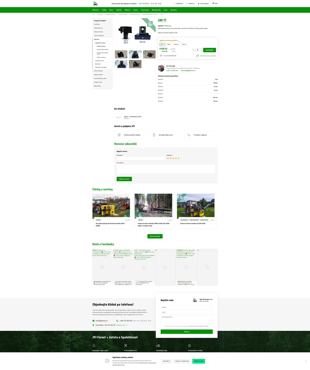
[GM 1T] (135, 33)
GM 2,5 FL (176, 44)
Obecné (98, 220)
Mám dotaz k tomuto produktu (208, 56)
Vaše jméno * (120, 155)
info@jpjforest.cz (102, 321)
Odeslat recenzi (124, 179)
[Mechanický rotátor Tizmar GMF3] (135, 54)
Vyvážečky (97, 24)
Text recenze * (120, 163)
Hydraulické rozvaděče (101, 67)
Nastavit (166, 361)
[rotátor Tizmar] (135, 64)
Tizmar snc (167, 25)
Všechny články (155, 236)
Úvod (93, 14)
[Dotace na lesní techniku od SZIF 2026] (197, 206)
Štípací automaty (98, 32)
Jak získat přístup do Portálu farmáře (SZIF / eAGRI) (110, 224)
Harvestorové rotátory (102, 49)
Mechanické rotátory (135, 14)
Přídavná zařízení (98, 75)
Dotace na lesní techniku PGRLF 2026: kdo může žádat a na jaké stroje (153, 224)
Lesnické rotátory (123, 14)
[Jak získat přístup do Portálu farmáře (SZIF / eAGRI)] (112, 206)
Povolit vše (198, 361)
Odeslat (186, 332)
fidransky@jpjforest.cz (188, 70)
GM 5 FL (184, 44)
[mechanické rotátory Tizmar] (121, 54)
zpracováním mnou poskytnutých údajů (199, 326)
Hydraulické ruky (98, 28)
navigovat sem (120, 325)
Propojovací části (99, 61)
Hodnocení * (170, 155)
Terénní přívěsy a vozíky (100, 78)
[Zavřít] (306, 361)
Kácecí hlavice (184, 220)
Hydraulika (100, 14)
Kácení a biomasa (98, 71)
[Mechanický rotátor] (121, 64)
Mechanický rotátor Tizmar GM (150, 14)
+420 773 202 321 (143, 4)
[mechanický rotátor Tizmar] (149, 54)
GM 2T (169, 44)
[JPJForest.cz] (94, 3)
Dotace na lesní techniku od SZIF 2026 (192, 223)
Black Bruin (98, 64)
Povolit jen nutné (182, 361)
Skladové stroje (98, 82)
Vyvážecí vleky (204, 220)
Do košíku (209, 50)
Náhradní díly (97, 86)
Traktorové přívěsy (99, 36)
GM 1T (162, 44)
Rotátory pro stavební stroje (102, 53)
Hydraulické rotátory (111, 14)
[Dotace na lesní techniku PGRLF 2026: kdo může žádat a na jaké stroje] (155, 206)
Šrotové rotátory (101, 57)
